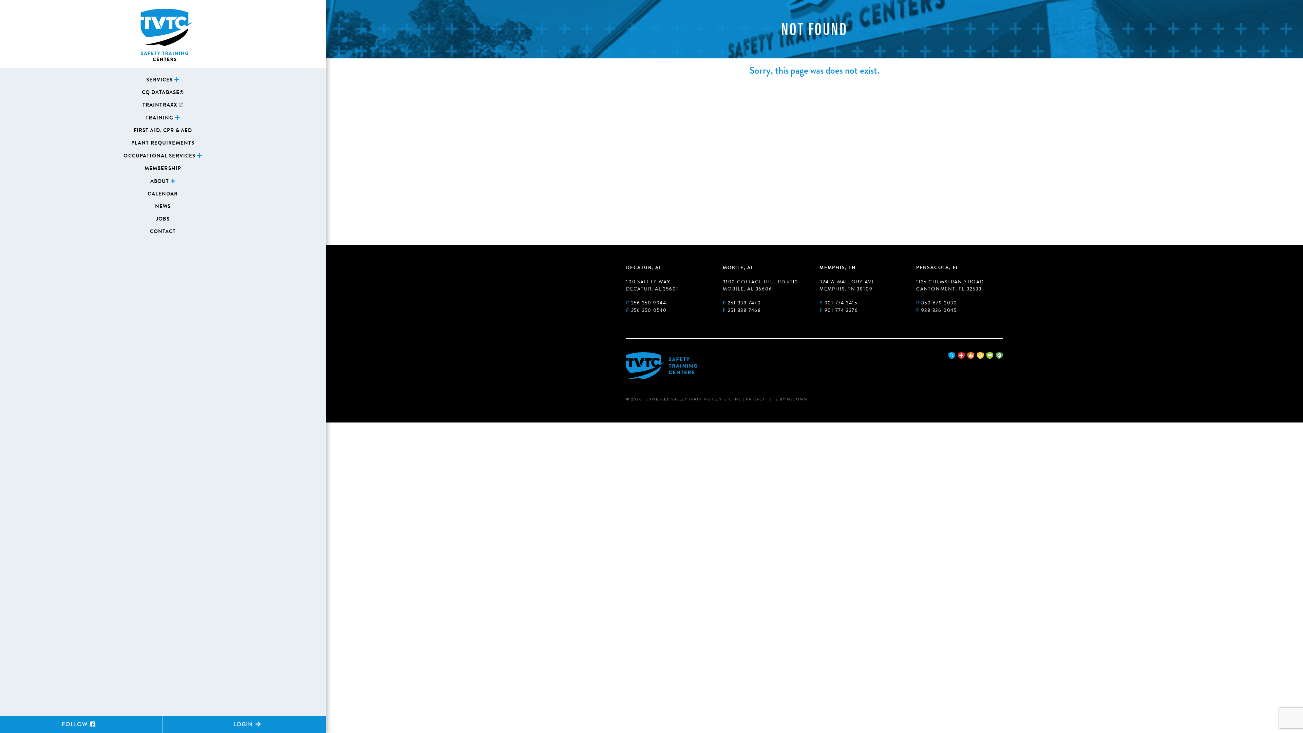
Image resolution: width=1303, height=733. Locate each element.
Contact (163, 231)
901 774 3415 (841, 302)
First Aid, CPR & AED (163, 130)
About (159, 181)
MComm (797, 399)
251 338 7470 (744, 302)
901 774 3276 (841, 310)
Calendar (163, 194)
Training (159, 117)
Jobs (163, 219)
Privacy (755, 399)
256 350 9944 (648, 302)
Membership (163, 168)
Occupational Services (159, 155)
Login (243, 724)
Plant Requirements (163, 143)
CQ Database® (163, 92)
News (163, 206)
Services (159, 79)
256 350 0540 (649, 310)
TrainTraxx (160, 105)
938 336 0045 (939, 310)
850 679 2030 (939, 302)
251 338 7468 (744, 310)
